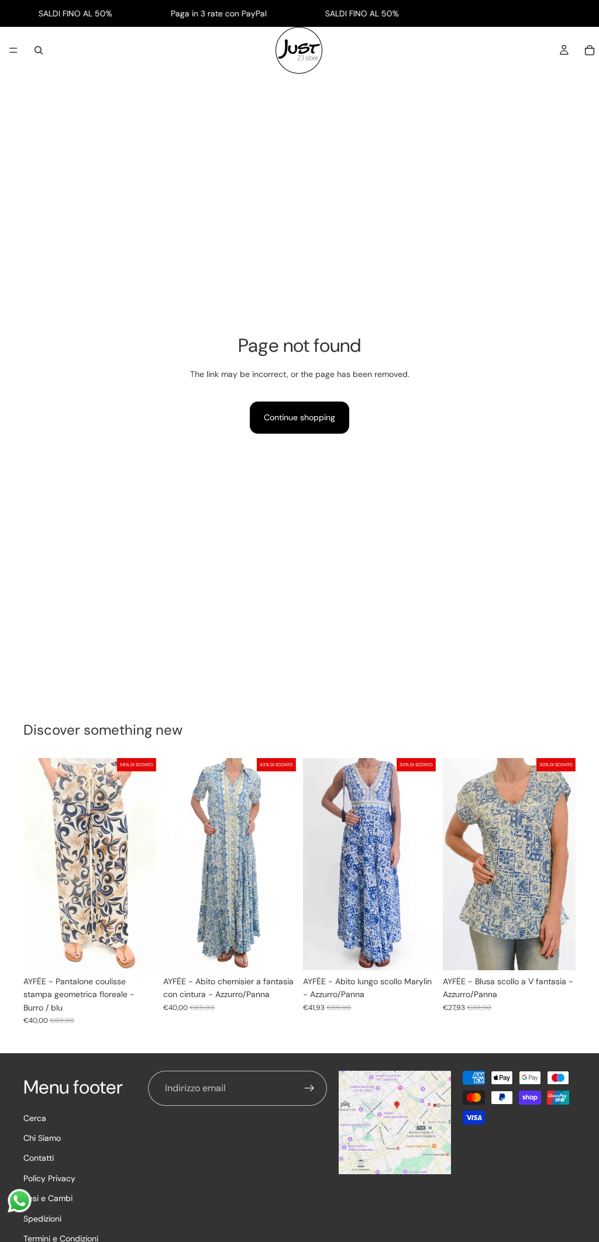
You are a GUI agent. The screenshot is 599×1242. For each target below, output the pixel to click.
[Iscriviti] (309, 1088)
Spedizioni (42, 1218)
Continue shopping (299, 417)
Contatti (38, 1158)
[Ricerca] (38, 50)
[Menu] (13, 50)
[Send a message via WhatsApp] (19, 1201)
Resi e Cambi (48, 1198)
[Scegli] (138, 952)
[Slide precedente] (176, 864)
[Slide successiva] (283, 864)
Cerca (34, 1117)
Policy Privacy (49, 1177)
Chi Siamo (42, 1138)
